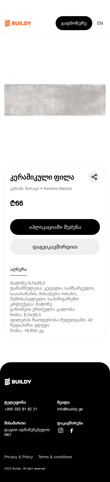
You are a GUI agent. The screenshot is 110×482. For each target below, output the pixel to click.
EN (100, 23)
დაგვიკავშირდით (55, 246)
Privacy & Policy (18, 457)
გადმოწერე (74, 23)
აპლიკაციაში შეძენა (55, 227)
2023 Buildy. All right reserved (24, 468)
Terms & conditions (55, 457)
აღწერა (18, 269)
